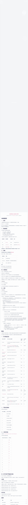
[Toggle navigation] (1, 1)
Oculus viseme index (10, 345)
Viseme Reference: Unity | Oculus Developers (10, 433)
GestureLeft (3, 352)
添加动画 (14, 215)
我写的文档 (12, 252)
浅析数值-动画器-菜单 (14, 214)
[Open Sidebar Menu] (26, 501)
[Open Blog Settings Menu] (26, 500)
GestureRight (4, 355)
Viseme (3, 345)
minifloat (18, 244)
